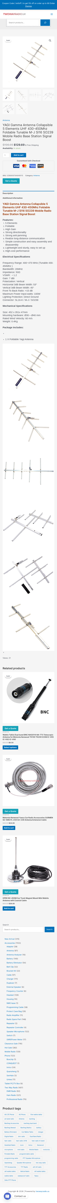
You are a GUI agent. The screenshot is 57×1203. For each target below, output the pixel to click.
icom (22, 1145)
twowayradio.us (42, 1191)
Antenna (6, 120)
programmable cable (26, 1154)
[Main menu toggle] (51, 14)
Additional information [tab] (13, 198)
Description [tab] (8, 193)
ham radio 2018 (21, 1141)
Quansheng (8, 1163)
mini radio (20, 1149)
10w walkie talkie (36, 1114)
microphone (9, 1149)
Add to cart (18, 155)
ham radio (8, 1141)
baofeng (32, 1119)
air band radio (9, 1119)
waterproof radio (23, 1176)
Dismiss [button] (28, 6)
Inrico (30, 1145)
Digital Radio (9, 1136)
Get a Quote (11, 181)
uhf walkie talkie (10, 1171)
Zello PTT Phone (10, 1180)
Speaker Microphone (24, 1163)
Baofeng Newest (10, 1128)
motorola (46, 1149)
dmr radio (21, 1136)
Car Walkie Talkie (27, 1132)
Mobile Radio (33, 1149)
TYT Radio (24, 1167)
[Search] (45, 22)
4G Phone (22, 1114)
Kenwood (40, 1145)
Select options (10, 747)
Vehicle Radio (24, 1171)
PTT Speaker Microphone (31, 1158)
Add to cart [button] (9, 828)
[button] (50, 40)
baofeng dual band (30, 1123)
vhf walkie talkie (39, 1171)
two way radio (41, 1163)
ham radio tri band (38, 1141)
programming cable (11, 1158)
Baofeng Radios (26, 1128)
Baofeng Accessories (12, 1123)
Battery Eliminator (11, 1132)
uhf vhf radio (37, 1167)
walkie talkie (9, 1176)
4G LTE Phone (9, 1114)
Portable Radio (10, 1154)
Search (6, 925)
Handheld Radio (10, 1145)
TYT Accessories (10, 1167)
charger (40, 1132)
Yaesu (36, 1176)
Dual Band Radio (35, 1136)
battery (38, 1128)
